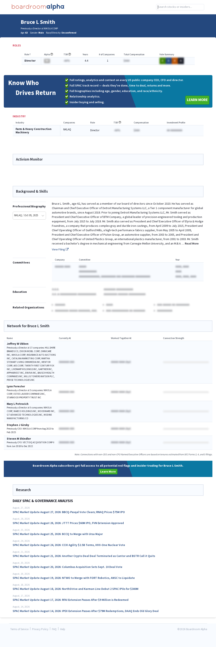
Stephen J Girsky (18, 425)
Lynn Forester (16, 386)
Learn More (197, 99)
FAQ (54, 629)
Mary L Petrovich (17, 404)
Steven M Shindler (19, 439)
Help (62, 629)
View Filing (59, 249)
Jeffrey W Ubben (17, 344)
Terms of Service (19, 629)
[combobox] (180, 7)
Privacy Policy (40, 629)
